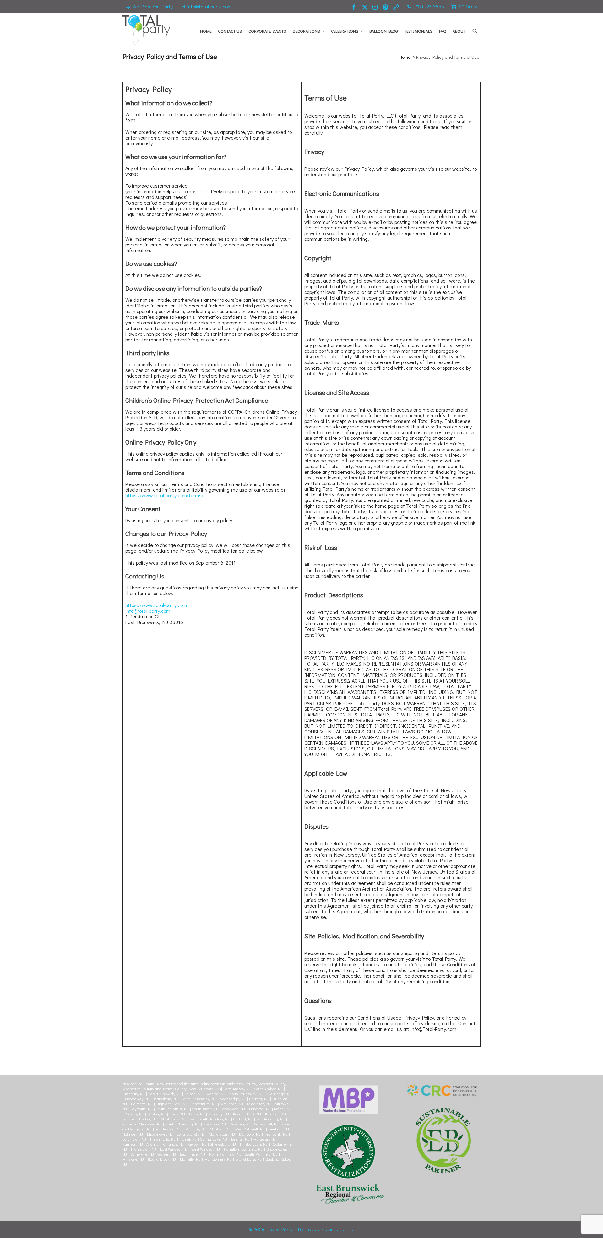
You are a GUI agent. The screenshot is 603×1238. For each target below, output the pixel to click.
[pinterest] (386, 7)
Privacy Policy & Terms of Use (331, 1229)
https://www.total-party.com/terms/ (164, 495)
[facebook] (355, 7)
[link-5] (397, 7)
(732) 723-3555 (428, 6)
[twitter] (365, 7)
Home (404, 57)
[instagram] (375, 6)
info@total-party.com (209, 6)
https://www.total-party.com (156, 605)
